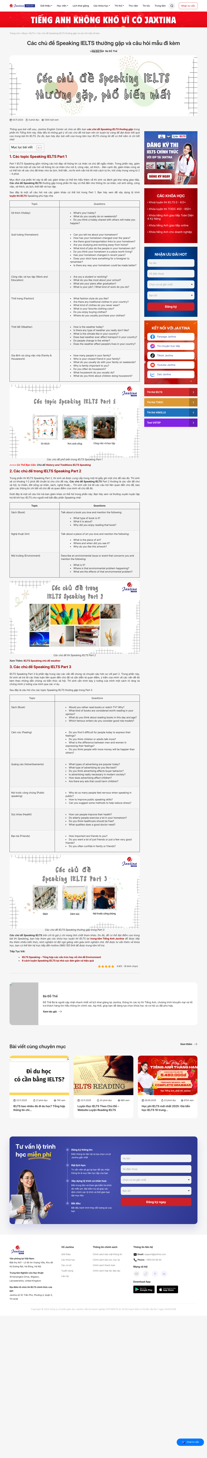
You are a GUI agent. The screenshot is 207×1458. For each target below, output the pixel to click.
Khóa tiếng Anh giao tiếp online (167, 225)
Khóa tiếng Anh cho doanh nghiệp (169, 232)
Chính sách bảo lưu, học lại (106, 1260)
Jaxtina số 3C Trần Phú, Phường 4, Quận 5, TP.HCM (31, 1297)
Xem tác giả (50, 1011)
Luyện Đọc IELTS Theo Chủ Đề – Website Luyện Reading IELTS (98, 1108)
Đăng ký (171, 306)
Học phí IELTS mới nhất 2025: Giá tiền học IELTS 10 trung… (166, 1108)
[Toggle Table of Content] (37, 147)
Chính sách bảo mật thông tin (107, 1254)
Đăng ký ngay (156, 1202)
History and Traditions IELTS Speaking (68, 464)
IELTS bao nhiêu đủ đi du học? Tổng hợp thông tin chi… (39, 1108)
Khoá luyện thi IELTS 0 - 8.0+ (166, 202)
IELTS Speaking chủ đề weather (42, 660)
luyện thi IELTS (18, 195)
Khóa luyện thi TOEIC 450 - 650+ (169, 209)
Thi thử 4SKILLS (156, 412)
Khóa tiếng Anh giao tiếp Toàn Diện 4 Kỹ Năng (170, 217)
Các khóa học (68, 1260)
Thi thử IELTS (154, 392)
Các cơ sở (66, 1265)
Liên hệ (65, 1276)
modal (171, 5)
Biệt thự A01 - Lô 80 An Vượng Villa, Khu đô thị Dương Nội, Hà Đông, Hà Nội (31, 1264)
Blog (24, 33)
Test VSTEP (154, 422)
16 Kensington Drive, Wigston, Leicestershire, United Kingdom (25, 1279)
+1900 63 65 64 (153, 1260)
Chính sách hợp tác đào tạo (106, 1270)
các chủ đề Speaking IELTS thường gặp (110, 129)
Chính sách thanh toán (104, 1265)
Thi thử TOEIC (155, 402)
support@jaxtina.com (155, 1254)
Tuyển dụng (67, 1270)
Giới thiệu (66, 1254)
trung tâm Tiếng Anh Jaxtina (107, 938)
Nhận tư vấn (188, 5)
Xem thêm (186, 1044)
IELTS (32, 33)
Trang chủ (15, 33)
